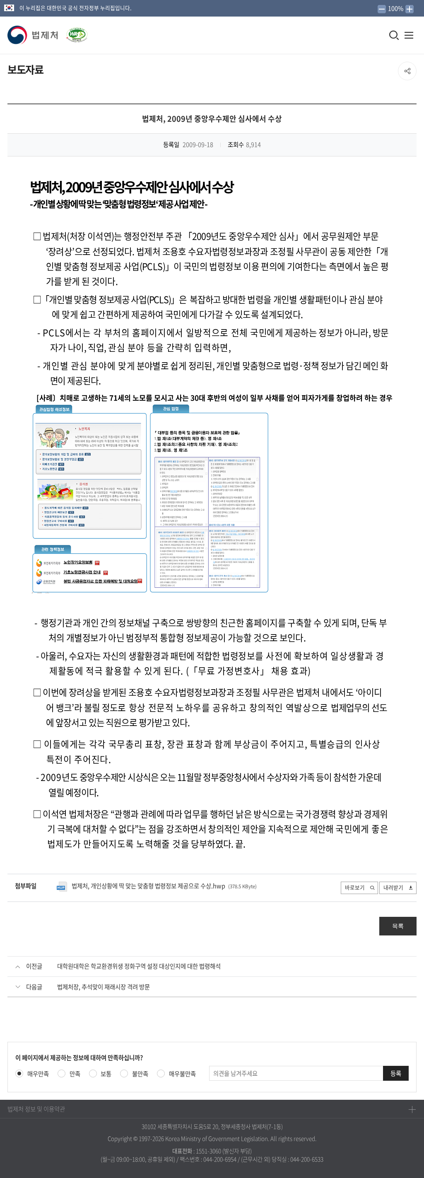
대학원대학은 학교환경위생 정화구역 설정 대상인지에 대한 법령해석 (139, 966)
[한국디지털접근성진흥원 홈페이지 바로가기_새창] (73, 32)
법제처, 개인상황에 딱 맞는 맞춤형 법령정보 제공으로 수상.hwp (148, 885)
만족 (75, 1074)
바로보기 (355, 887)
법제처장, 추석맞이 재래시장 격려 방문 (103, 987)
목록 (398, 926)
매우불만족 (182, 1074)
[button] (33, 35)
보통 (106, 1074)
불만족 (140, 1074)
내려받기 (393, 887)
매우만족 (38, 1074)
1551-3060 (208, 1151)
